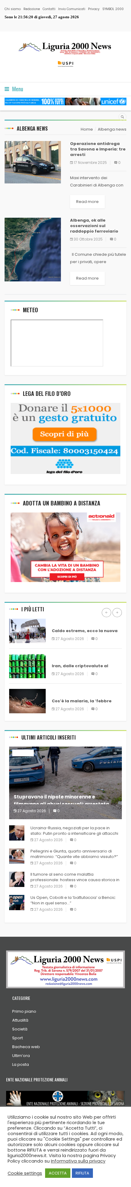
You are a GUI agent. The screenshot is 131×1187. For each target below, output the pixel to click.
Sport (17, 1038)
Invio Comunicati (71, 9)
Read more (87, 201)
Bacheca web (26, 1047)
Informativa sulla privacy (78, 1161)
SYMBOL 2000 (113, 9)
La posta (20, 1064)
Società (19, 1029)
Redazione (31, 9)
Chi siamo (13, 9)
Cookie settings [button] (25, 1173)
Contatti (49, 9)
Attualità (20, 1020)
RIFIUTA (82, 1173)
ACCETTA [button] (58, 1173)
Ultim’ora (21, 1056)
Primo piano (24, 1011)
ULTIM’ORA (62, 621)
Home (87, 129)
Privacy (94, 9)
